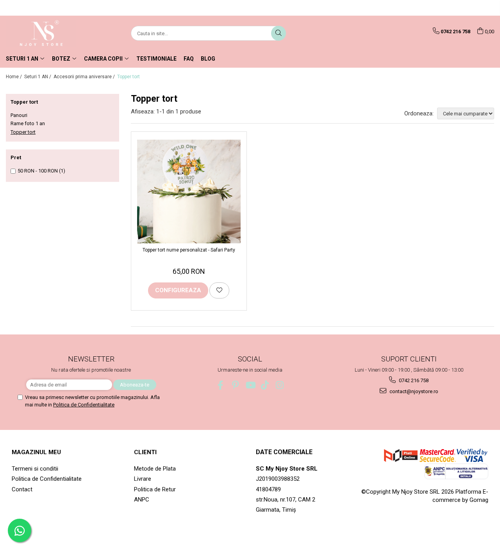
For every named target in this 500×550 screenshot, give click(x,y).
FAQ (189, 59)
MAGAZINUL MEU (36, 452)
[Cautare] (278, 33)
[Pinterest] (235, 385)
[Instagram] (280, 385)
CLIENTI (145, 452)
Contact (22, 489)
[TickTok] (265, 385)
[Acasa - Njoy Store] (45, 33)
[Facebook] (220, 385)
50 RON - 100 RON (38, 171)
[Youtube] (250, 385)
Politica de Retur (155, 489)
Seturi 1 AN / (38, 76)
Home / (14, 76)
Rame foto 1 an (28, 123)
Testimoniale (156, 59)
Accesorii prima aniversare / (85, 76)
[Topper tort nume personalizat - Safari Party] (189, 191)
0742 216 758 (413, 380)
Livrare (142, 478)
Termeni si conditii (35, 468)
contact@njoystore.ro (413, 391)
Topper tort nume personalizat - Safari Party (189, 250)
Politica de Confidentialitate (83, 405)
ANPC (141, 499)
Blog (208, 59)
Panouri (19, 115)
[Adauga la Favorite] (219, 290)
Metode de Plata (155, 468)
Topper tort (23, 132)
